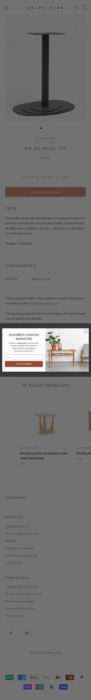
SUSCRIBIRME (24, 364)
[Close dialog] (86, 331)
